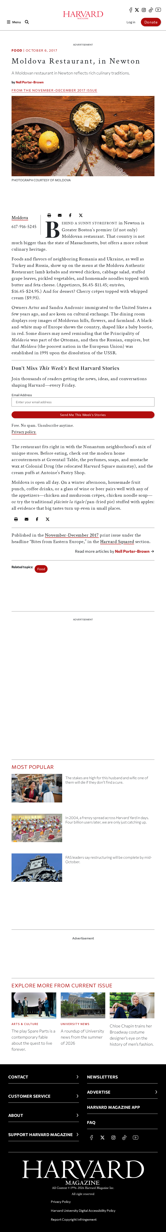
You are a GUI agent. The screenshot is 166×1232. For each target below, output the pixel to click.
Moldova (20, 218)
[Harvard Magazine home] (83, 15)
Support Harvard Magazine (40, 1134)
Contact (18, 1076)
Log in (131, 22)
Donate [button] (151, 22)
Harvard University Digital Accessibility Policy (83, 1210)
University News (75, 1024)
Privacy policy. (24, 432)
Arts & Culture (25, 1024)
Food (17, 50)
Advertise (99, 1092)
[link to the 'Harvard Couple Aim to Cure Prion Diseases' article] (37, 789)
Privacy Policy (61, 1201)
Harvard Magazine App (113, 1107)
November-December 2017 (59, 90)
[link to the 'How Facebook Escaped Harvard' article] (37, 829)
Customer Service (29, 1096)
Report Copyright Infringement (74, 1219)
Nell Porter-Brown (30, 82)
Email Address (22, 395)
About (15, 1115)
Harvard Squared (117, 541)
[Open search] (26, 21)
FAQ (91, 1122)
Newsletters (102, 1076)
